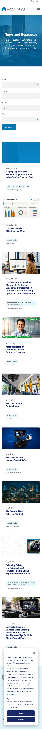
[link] (13, 9)
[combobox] (34, 1)
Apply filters (9, 127)
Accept (21, 713)
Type (4, 114)
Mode (4, 79)
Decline (21, 719)
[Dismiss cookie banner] (34, 652)
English (36, 1)
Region (5, 91)
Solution (5, 102)
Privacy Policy (11, 694)
